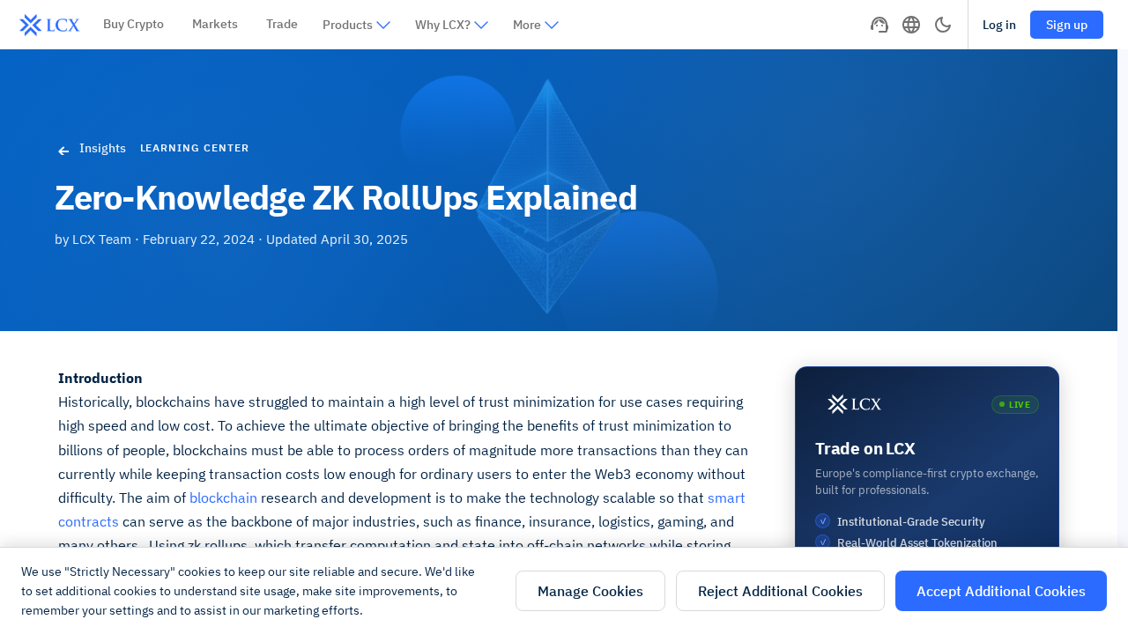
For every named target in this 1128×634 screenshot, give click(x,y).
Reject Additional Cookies (780, 591)
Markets (215, 24)
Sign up (1066, 25)
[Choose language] (911, 24)
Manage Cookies (590, 591)
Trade (282, 24)
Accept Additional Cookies (1001, 591)
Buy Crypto (133, 24)
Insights (102, 148)
